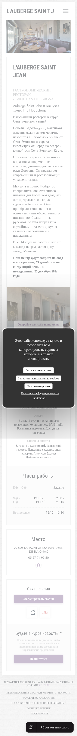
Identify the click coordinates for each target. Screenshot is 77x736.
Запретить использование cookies (38, 378)
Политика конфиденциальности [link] (40, 393)
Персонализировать (38, 386)
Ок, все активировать (39, 370)
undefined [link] (39, 397)
